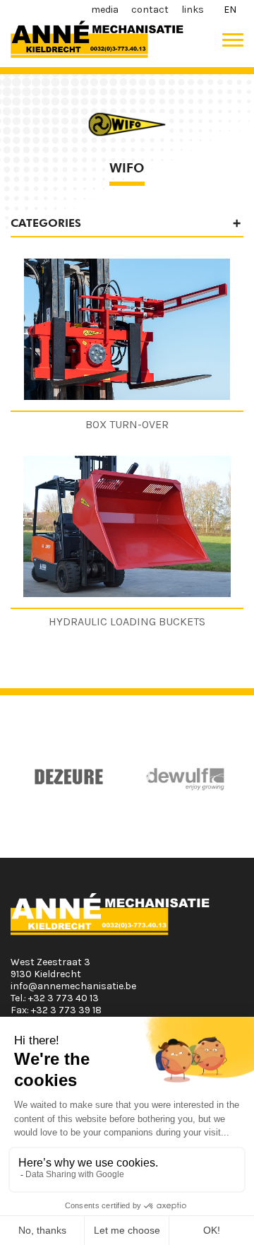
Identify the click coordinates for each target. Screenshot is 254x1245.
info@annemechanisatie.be (73, 986)
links (192, 10)
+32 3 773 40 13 (63, 998)
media (105, 10)
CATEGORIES (46, 223)
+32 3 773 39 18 (66, 1010)
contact (150, 10)
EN (230, 10)
